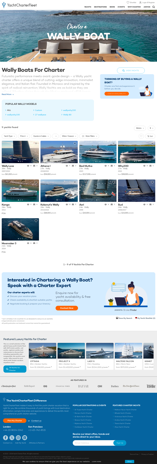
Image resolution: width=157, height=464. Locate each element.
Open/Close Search (153, 7)
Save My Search (125, 318)
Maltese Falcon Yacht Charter (126, 410)
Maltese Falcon (125, 361)
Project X (64, 361)
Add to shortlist (36, 143)
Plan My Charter (14, 420)
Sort (151, 136)
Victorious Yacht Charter (124, 416)
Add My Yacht (20, 443)
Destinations (100, 7)
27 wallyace (40, 114)
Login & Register (148, 2)
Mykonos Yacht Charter (83, 423)
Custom (38, 110)
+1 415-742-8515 (37, 430)
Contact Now (66, 308)
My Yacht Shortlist (146, 318)
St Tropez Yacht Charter (83, 410)
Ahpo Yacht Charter (122, 427)
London (7, 426)
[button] (5, 152)
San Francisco (35, 426)
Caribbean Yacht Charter (84, 427)
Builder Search (20, 12)
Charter (10, 12)
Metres (139, 128)
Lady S (91, 361)
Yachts (87, 7)
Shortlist (133, 2)
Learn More (96, 461)
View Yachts (132, 70)
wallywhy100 (13, 114)
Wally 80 (67, 114)
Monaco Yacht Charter (83, 413)
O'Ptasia (34, 361)
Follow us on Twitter (11, 437)
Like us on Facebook (5, 437)
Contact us (36, 420)
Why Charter (134, 7)
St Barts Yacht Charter (83, 416)
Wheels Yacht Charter (123, 413)
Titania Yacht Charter (123, 423)
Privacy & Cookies (147, 454)
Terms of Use (134, 454)
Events (121, 7)
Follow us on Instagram (18, 437)
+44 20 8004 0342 (13, 430)
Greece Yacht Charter (83, 420)
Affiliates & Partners (37, 443)
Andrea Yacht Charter (123, 420)
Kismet (148, 361)
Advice (147, 7)
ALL (9, 110)
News (112, 7)
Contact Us (7, 443)
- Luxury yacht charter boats (24, 5)
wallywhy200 (69, 110)
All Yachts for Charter (14, 368)
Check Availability (117, 94)
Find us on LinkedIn (24, 437)
